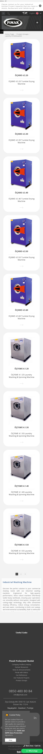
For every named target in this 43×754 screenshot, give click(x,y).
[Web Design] (21, 752)
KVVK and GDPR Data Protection (14, 732)
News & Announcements (21, 670)
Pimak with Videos (21, 672)
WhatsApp (33, 751)
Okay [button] (10, 740)
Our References (21, 675)
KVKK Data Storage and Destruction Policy (21, 746)
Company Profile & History (21, 664)
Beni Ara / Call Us (33, 746)
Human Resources (21, 667)
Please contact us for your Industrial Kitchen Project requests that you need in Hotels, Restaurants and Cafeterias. (20, 6)
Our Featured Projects (21, 678)
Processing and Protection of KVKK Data (21, 749)
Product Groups (22, 34)
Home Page (9, 34)
